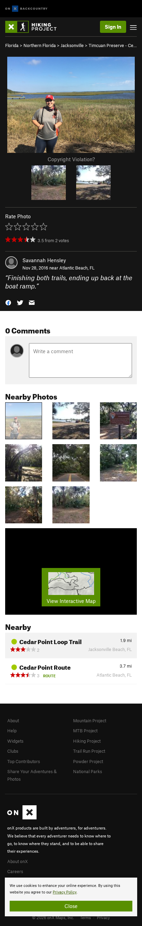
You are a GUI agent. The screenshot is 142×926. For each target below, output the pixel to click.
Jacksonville (72, 45)
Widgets (15, 741)
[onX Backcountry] (26, 9)
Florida (12, 45)
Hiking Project (87, 741)
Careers (15, 871)
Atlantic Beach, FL (76, 268)
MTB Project (85, 730)
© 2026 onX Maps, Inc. (53, 917)
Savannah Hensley (44, 260)
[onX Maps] (22, 817)
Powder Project (88, 761)
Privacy (103, 917)
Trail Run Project (89, 751)
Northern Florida (39, 45)
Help (12, 730)
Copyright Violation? (71, 159)
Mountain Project (89, 720)
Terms (85, 917)
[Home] (34, 27)
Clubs (12, 751)
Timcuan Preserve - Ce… (113, 45)
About (13, 720)
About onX (17, 861)
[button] (8, 302)
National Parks (87, 771)
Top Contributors (23, 761)
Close (71, 906)
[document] (71, 896)
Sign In (113, 27)
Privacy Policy (65, 892)
